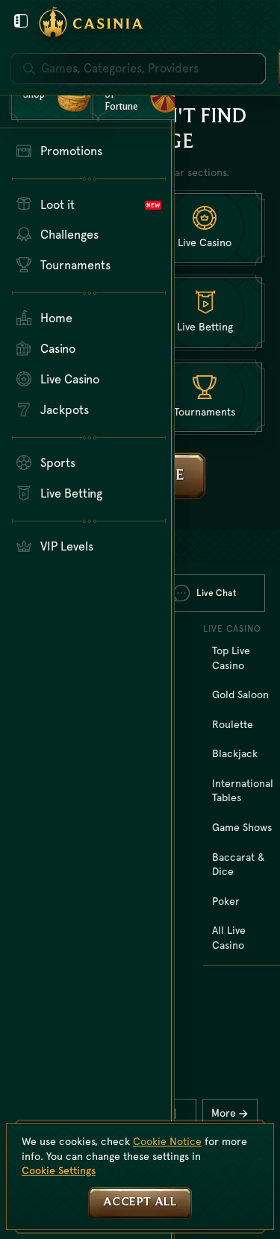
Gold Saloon (240, 694)
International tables (242, 790)
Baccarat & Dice (238, 864)
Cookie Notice (167, 1141)
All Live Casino (229, 937)
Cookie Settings (59, 1170)
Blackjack (235, 753)
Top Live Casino (231, 657)
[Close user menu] (21, 21)
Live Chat (216, 593)
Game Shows (242, 827)
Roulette (232, 724)
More (223, 1113)
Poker (226, 901)
